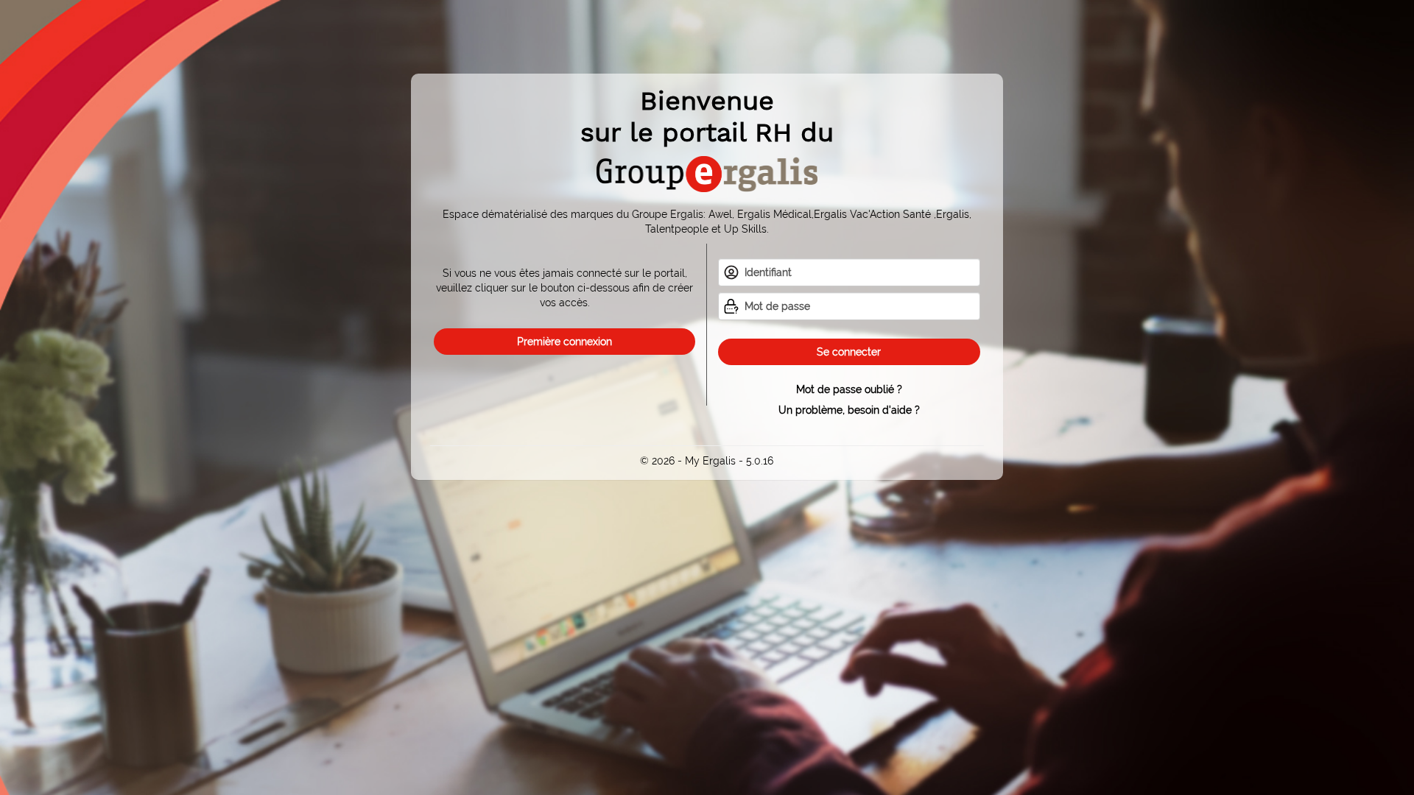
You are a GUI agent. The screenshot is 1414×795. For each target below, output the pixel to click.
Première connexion (564, 341)
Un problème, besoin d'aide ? (849, 410)
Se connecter (849, 352)
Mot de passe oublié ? (849, 389)
